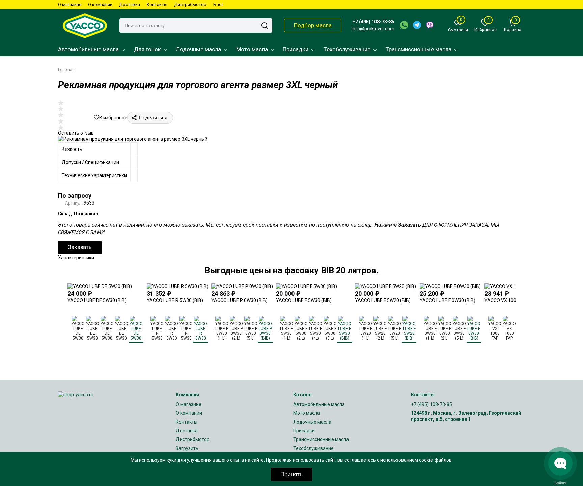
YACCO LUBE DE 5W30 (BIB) (97, 300)
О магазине (69, 4)
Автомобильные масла (88, 49)
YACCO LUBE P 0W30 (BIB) (239, 300)
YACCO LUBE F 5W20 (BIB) (383, 300)
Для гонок (147, 49)
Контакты (157, 4)
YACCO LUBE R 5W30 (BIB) (175, 300)
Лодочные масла (198, 49)
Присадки (295, 49)
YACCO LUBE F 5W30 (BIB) (304, 300)
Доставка (129, 4)
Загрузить (187, 448)
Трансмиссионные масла (418, 49)
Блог (218, 4)
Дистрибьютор (190, 4)
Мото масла (252, 49)
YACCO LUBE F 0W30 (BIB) (447, 300)
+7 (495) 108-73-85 (373, 21)
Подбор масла (313, 25)
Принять (291, 474)
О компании (100, 4)
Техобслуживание (347, 49)
